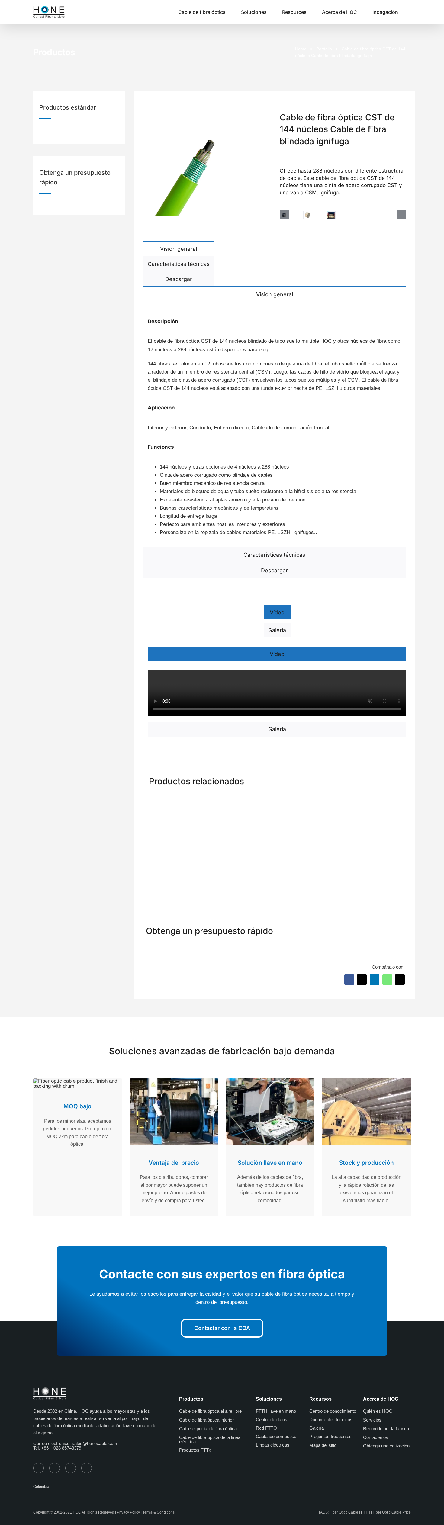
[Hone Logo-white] (49, 1389)
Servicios (372, 1419)
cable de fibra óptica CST (182, 341)
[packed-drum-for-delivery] (307, 215)
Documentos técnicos (330, 1419)
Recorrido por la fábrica (386, 1428)
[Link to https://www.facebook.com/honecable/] (54, 1468)
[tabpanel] (274, 423)
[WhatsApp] (387, 979)
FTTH (365, 1512)
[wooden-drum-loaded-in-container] (331, 215)
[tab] (178, 248)
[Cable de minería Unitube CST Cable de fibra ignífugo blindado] (375, 800)
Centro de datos (271, 1419)
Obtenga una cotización (386, 1445)
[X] (362, 979)
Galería (316, 1428)
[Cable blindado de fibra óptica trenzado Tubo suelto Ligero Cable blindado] (173, 800)
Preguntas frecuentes (330, 1436)
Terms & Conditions (159, 1512)
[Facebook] (349, 979)
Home (301, 48)
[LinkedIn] (374, 979)
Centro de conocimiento (332, 1411)
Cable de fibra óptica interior (206, 1419)
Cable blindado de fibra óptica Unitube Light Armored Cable (240, 873)
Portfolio (324, 48)
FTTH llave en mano (276, 1411)
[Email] (400, 979)
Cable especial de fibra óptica (208, 1428)
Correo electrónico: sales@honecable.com (75, 1443)
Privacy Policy (128, 1512)
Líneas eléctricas (272, 1444)
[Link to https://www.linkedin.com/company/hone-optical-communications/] (86, 1468)
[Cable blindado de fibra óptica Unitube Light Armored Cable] (241, 800)
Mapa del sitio (322, 1445)
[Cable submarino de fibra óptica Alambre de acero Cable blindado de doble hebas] (308, 800)
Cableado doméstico (276, 1436)
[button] (409, 12)
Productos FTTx (195, 1450)
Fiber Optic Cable (344, 1512)
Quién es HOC (377, 1411)
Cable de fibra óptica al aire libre (210, 1411)
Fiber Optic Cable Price (392, 1512)
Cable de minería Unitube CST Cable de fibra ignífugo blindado (374, 873)
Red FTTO (266, 1428)
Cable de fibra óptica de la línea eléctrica (209, 1439)
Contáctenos (375, 1437)
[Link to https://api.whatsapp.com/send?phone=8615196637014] (38, 1468)
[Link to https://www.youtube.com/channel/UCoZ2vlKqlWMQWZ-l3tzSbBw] (70, 1468)
